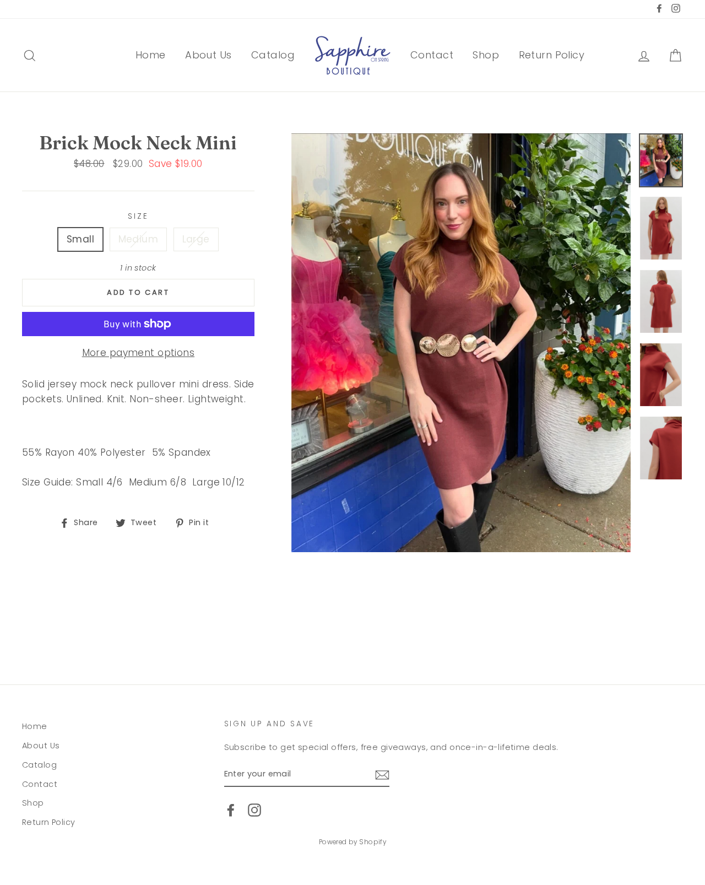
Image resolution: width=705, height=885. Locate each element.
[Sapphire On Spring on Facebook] (230, 810)
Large (196, 239)
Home (150, 55)
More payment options (138, 352)
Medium (138, 239)
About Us (208, 55)
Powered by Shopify (353, 842)
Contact (431, 55)
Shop (486, 55)
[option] (461, 342)
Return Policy (552, 55)
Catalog (273, 55)
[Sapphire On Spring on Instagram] (254, 810)
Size (138, 216)
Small (80, 239)
